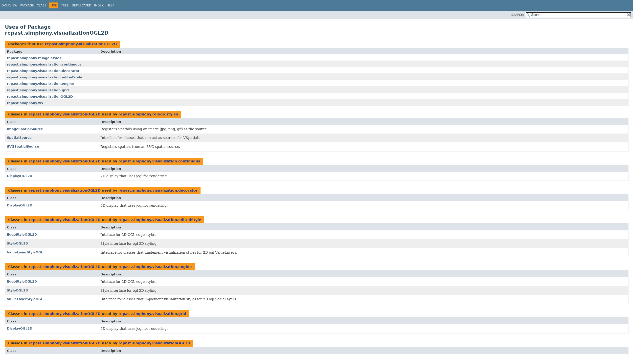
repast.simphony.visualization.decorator (43, 71)
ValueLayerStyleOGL (25, 252)
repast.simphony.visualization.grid (38, 90)
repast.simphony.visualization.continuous (44, 64)
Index (99, 5)
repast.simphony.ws (25, 103)
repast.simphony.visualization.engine (40, 84)
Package (27, 5)
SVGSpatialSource (23, 146)
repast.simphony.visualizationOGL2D (81, 44)
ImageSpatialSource (25, 129)
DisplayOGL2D (19, 176)
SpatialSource (19, 137)
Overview (9, 5)
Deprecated (81, 5)
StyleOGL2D (17, 243)
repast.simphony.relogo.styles (34, 58)
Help (110, 5)
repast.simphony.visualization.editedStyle (44, 77)
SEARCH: (517, 15)
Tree (65, 5)
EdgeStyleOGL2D (22, 234)
